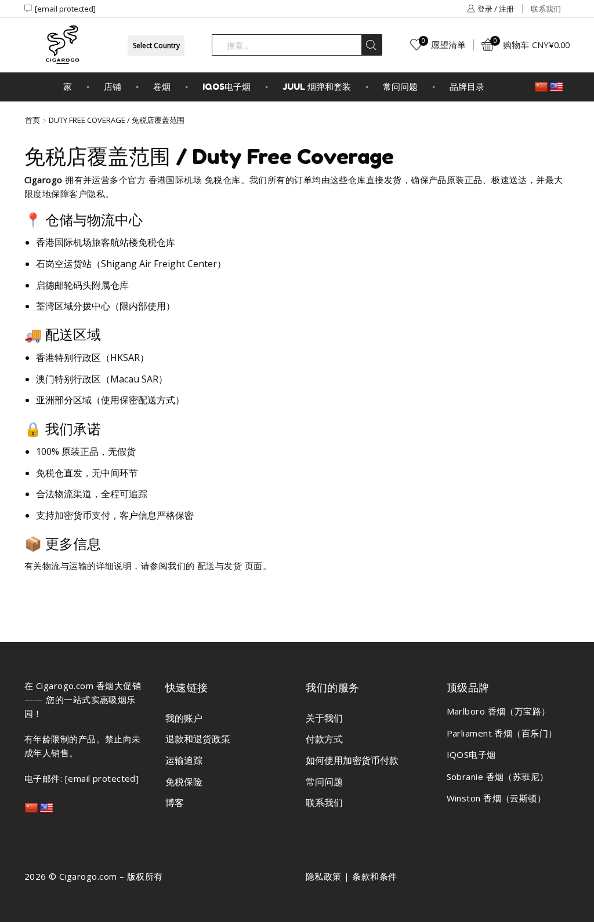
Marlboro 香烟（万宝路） (498, 711)
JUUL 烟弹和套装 (316, 87)
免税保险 (183, 781)
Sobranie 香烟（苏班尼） (498, 776)
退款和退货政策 (197, 739)
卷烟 (162, 87)
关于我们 (324, 718)
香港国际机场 (175, 179)
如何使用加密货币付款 (352, 760)
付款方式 (324, 739)
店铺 (112, 87)
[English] (556, 87)
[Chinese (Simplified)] (541, 87)
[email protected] (65, 8)
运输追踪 (183, 760)
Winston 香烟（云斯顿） (496, 798)
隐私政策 (324, 876)
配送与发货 (219, 565)
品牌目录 (467, 87)
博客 (174, 802)
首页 (32, 120)
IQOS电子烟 (226, 87)
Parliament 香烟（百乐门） (502, 733)
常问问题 (400, 87)
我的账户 (183, 718)
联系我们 (546, 8)
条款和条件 (374, 876)
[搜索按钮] (371, 45)
